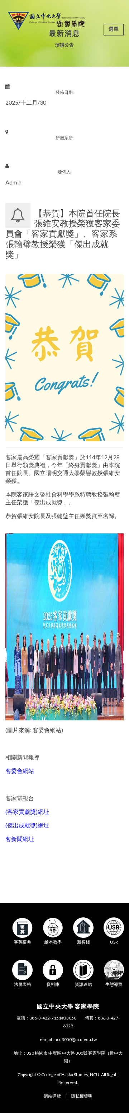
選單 (114, 29)
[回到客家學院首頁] (46, 19)
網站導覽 (52, 1096)
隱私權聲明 (81, 1096)
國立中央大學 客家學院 (68, 1006)
